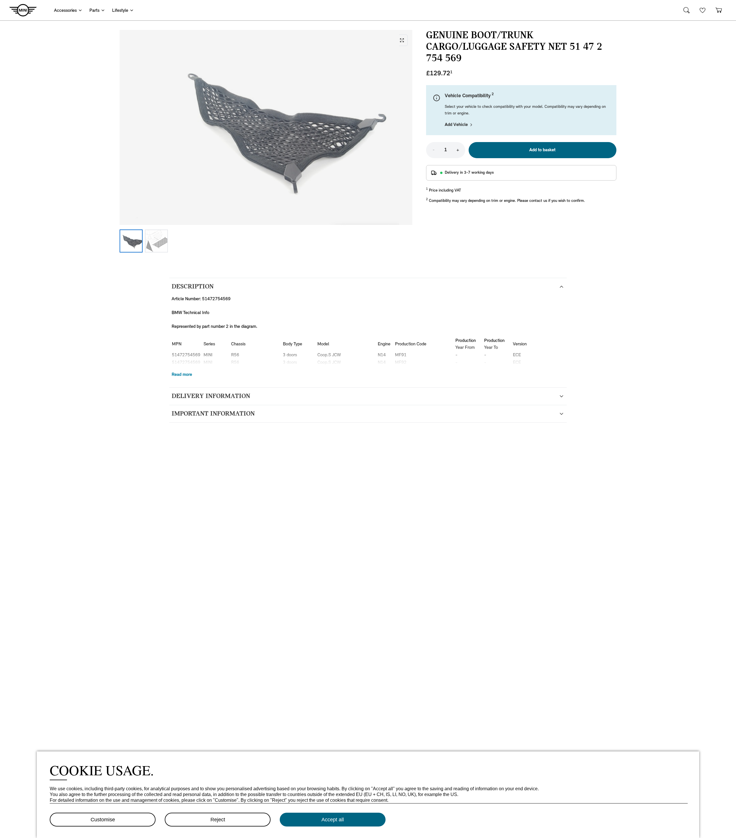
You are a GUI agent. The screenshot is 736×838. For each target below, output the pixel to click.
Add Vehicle (456, 125)
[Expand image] (266, 127)
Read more (182, 374)
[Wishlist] (703, 10)
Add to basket (542, 150)
